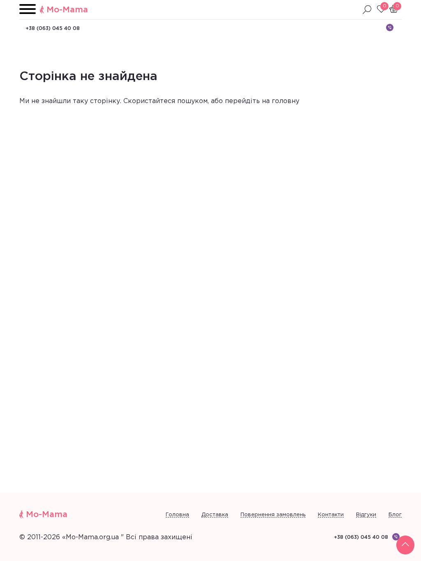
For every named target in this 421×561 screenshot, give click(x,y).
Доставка (214, 515)
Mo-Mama (67, 10)
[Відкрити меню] (27, 9)
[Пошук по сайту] (367, 10)
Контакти (331, 515)
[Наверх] (405, 545)
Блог (395, 515)
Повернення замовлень (273, 515)
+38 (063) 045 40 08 (52, 28)
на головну (280, 101)
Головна (177, 515)
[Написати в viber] (389, 27)
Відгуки (366, 515)
